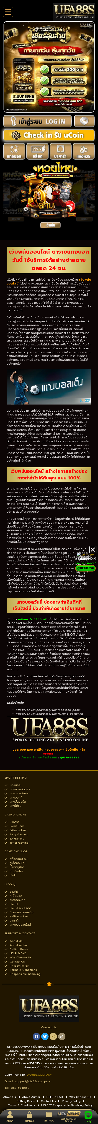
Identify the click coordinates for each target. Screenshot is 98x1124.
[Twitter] (45, 1036)
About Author (31, 1097)
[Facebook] (36, 1036)
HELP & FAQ (54, 1097)
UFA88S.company (39, 1075)
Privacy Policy (71, 1101)
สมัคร (9, 1121)
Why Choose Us (80, 1097)
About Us (9, 1097)
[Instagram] (53, 1036)
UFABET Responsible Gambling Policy (67, 1105)
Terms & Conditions (21, 1105)
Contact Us (48, 1101)
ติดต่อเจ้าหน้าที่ (85, 559)
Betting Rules (26, 1101)
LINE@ (88, 1122)
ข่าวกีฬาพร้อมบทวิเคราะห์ (69, 1120)
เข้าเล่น (29, 1121)
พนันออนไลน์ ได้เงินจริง (33, 619)
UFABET (49, 754)
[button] (93, 549)
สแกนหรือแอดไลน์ (85, 563)
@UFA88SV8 (70, 757)
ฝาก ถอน (49, 1121)
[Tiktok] (61, 1036)
